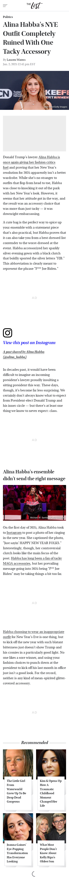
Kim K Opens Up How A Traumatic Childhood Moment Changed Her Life (51, 793)
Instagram (14, 533)
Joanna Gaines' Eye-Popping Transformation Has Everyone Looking (17, 853)
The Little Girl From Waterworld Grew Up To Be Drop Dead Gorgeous (16, 791)
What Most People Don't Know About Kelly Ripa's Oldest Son (48, 853)
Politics (8, 17)
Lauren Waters (16, 59)
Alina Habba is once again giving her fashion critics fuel (31, 162)
